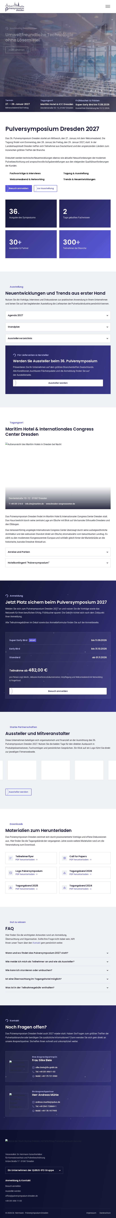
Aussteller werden (18, 49)
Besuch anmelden (19, 188)
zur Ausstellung (45, 188)
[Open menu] (108, 6)
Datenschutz (105, 1213)
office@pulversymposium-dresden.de (21, 1196)
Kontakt (36, 942)
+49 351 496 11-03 (13, 1201)
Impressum (91, 1213)
